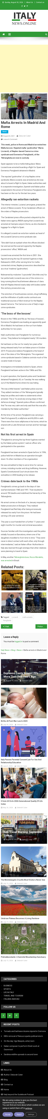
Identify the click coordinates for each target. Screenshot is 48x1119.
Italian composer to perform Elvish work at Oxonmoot (21, 1048)
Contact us (40, 2)
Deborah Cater (25, 136)
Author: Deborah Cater (13, 1075)
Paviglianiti (7, 620)
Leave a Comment (10, 139)
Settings (31, 1114)
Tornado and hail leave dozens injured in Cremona (25, 1031)
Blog (6, 1080)
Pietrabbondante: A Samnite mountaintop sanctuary (23, 957)
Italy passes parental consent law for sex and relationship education (21, 761)
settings (28, 1108)
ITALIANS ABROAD (11, 999)
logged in (18, 641)
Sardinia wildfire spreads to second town (21, 1054)
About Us (29, 2)
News (5, 132)
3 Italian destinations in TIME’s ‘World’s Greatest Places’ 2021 (8, 626)
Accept (7, 1114)
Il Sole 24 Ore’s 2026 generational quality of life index (22, 802)
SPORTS (7, 989)
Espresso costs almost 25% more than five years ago (21, 675)
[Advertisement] (24, 68)
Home (6, 1090)
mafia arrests (27, 617)
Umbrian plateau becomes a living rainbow (20, 918)
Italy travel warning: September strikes (23, 833)
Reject (19, 1114)
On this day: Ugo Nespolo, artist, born (19, 1041)
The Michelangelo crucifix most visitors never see (23, 880)
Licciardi (15, 617)
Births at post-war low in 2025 (14, 721)
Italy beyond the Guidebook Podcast (19, 1094)
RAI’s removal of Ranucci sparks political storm (23, 1036)
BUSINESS (8, 986)
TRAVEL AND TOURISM (13, 996)
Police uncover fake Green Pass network (42, 626)
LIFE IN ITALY (9, 992)
